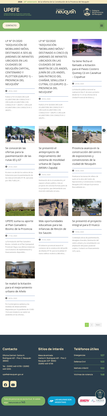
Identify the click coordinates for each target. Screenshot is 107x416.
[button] (101, 25)
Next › (98, 325)
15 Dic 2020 (46, 240)
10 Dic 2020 (79, 232)
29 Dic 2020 (12, 91)
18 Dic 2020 (46, 175)
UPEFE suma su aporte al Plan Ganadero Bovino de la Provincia (19, 225)
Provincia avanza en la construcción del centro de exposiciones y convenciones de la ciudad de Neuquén (86, 156)
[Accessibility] (100, 394)
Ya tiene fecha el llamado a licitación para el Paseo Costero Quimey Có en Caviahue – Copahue (86, 69)
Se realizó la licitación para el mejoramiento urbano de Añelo (18, 287)
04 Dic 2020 (12, 298)
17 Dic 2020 (12, 236)
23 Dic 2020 (79, 84)
